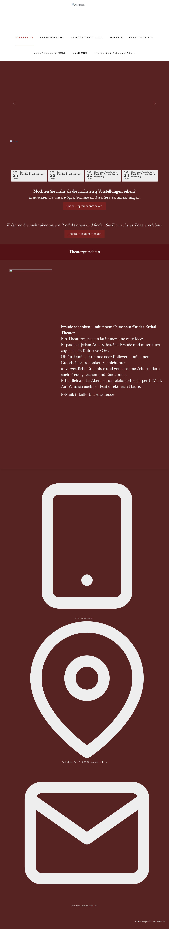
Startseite (24, 37)
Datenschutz (159, 921)
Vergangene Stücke (50, 53)
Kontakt (138, 921)
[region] (84, 106)
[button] (14, 103)
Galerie (116, 37)
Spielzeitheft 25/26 (87, 37)
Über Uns (80, 53)
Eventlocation (141, 37)
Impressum (148, 921)
